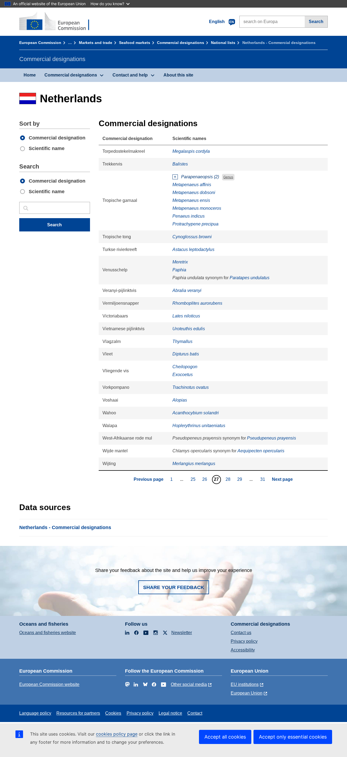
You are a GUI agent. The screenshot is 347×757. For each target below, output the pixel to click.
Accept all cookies (225, 737)
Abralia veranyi (186, 290)
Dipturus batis (185, 354)
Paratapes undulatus (249, 277)
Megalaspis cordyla (191, 151)
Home (30, 75)
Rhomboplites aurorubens (197, 303)
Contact (194, 713)
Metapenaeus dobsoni (193, 192)
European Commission (40, 42)
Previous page (148, 479)
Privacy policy (244, 641)
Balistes (180, 164)
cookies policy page (116, 734)
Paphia (179, 270)
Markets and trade (95, 42)
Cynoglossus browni (192, 236)
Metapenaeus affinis (191, 184)
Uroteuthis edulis (188, 328)
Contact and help (130, 75)
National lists (223, 42)
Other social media (189, 684)
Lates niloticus (186, 316)
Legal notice (170, 713)
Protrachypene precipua (195, 224)
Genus (228, 177)
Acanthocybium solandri (195, 413)
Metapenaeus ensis (191, 200)
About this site (178, 75)
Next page (282, 479)
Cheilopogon (184, 366)
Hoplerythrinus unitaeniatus (198, 425)
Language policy (35, 713)
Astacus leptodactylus (193, 249)
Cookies (113, 713)
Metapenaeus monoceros (196, 208)
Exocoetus (182, 374)
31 (263, 479)
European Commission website (49, 684)
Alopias (179, 400)
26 (205, 479)
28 (229, 479)
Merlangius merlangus (193, 463)
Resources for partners (78, 713)
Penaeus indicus (188, 216)
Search (316, 21)
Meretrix (180, 262)
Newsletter (181, 632)
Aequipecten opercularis (260, 451)
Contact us (241, 632)
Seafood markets (134, 42)
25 (194, 479)
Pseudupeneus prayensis (271, 438)
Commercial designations (180, 42)
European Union (246, 693)
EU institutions (245, 684)
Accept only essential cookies (293, 737)
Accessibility (243, 650)
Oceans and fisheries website (47, 632)
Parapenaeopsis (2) (200, 176)
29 (240, 479)
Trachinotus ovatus (190, 387)
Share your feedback (173, 587)
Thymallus (182, 341)
